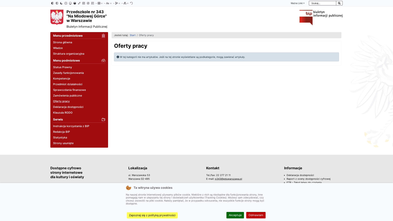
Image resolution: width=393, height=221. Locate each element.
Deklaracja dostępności (68, 107)
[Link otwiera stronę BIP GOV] (321, 17)
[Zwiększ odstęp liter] (127, 3)
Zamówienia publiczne (67, 95)
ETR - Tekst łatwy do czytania (304, 182)
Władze (58, 48)
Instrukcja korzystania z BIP (71, 126)
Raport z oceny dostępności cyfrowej (309, 178)
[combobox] (322, 3)
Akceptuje (235, 215)
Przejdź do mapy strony (2, 2)
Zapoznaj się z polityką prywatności (152, 215)
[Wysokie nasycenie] (74, 3)
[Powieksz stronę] (101, 3)
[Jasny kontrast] (66, 3)
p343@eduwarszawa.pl (228, 178)
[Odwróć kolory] (52, 3)
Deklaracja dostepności (300, 175)
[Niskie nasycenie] (70, 3)
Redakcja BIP (61, 131)
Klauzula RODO (63, 112)
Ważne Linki (297, 3)
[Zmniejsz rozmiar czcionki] (104, 3)
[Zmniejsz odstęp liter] (122, 3)
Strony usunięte (63, 143)
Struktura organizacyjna (68, 53)
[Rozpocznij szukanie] (339, 3)
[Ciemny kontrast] (61, 3)
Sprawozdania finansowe (69, 89)
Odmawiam (256, 215)
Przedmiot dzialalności (67, 84)
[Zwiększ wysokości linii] (119, 3)
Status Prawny (62, 67)
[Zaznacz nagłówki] (83, 3)
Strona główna (62, 42)
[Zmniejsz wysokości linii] (113, 3)
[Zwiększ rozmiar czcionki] (110, 3)
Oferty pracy (61, 101)
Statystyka (60, 137)
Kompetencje (61, 78)
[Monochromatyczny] (57, 3)
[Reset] (131, 3)
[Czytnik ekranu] (88, 3)
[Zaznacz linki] (79, 3)
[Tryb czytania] (92, 3)
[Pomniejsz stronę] (96, 3)
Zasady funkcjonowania (68, 72)
